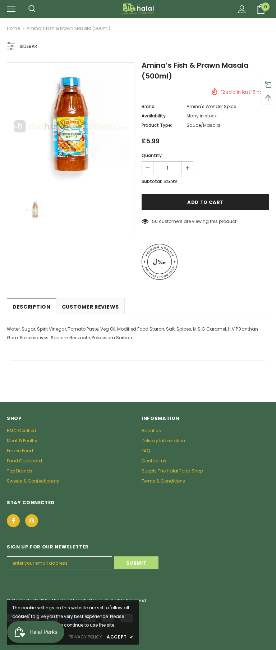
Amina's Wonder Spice (211, 106)
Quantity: (152, 155)
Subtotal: (152, 181)
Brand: (149, 106)
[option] (70, 126)
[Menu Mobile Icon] (11, 9)
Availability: (154, 116)
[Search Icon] (32, 9)
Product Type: (157, 125)
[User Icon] (242, 9)
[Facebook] (13, 520)
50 (155, 221)
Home (13, 28)
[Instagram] (31, 520)
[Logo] (138, 8)
